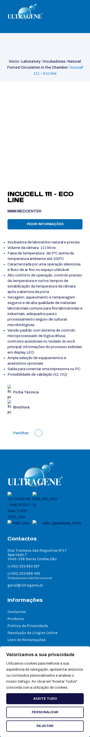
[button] (38, 432)
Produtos (16, 619)
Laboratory (30, 61)
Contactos (17, 612)
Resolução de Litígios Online (33, 633)
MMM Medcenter (25, 211)
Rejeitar (45, 726)
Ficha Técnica (26, 392)
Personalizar (45, 712)
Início (14, 61)
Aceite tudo (45, 698)
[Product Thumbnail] (17, 90)
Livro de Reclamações (27, 640)
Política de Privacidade (28, 626)
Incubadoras (54, 61)
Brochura (21, 407)
